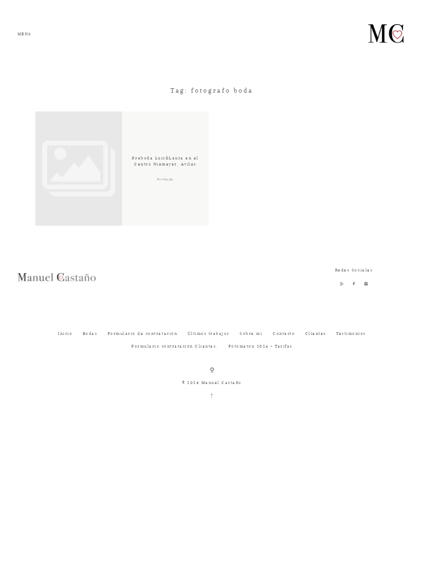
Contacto (284, 333)
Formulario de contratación (142, 333)
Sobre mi (251, 333)
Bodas (90, 333)
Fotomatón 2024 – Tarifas (261, 346)
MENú (24, 33)
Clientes (315, 333)
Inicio (65, 333)
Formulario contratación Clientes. (174, 346)
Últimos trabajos (209, 333)
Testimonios (351, 333)
